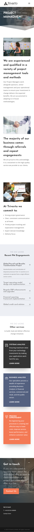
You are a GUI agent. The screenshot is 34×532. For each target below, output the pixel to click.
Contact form (7, 513)
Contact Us (11, 491)
